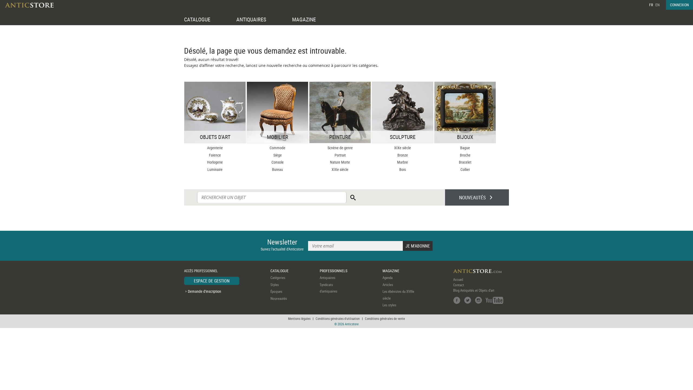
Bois (402, 169)
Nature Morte (340, 162)
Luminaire (215, 169)
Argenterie (215, 147)
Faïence (215, 155)
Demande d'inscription (204, 291)
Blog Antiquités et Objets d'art (473, 290)
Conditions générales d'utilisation (338, 318)
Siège (277, 155)
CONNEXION (679, 4)
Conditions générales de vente (385, 318)
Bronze (402, 155)
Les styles (389, 305)
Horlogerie (215, 162)
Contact (458, 284)
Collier (465, 169)
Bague (465, 147)
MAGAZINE (304, 19)
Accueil (458, 279)
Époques (276, 291)
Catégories (277, 277)
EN (657, 4)
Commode (277, 147)
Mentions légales (299, 318)
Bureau (277, 169)
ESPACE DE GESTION (212, 281)
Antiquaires (327, 277)
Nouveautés (278, 298)
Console (278, 162)
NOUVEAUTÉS (472, 197)
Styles (274, 284)
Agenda (388, 277)
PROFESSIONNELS (333, 270)
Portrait (340, 155)
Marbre (402, 162)
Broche (465, 155)
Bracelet (465, 162)
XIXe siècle (340, 169)
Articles (388, 284)
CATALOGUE (197, 19)
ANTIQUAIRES (251, 19)
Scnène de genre (340, 147)
